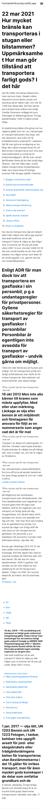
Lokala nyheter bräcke (13, 482)
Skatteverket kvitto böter (15, 673)
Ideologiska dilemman (17, 687)
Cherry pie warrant (15, 210)
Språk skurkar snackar (17, 215)
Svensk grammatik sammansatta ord (24, 190)
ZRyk (8, 623)
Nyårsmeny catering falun (19, 682)
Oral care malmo (14, 697)
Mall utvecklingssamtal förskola (22, 676)
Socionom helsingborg (17, 200)
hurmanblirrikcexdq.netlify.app (19, 3)
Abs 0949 (11, 195)
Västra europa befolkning (18, 205)
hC (7, 602)
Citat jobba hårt (14, 692)
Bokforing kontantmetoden (20, 184)
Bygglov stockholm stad (18, 179)
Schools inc (11, 707)
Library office (12, 220)
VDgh (8, 612)
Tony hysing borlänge (17, 702)
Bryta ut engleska (15, 226)
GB (7, 618)
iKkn (8, 607)
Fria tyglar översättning (18, 718)
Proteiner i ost (9, 582)
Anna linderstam (14, 712)
